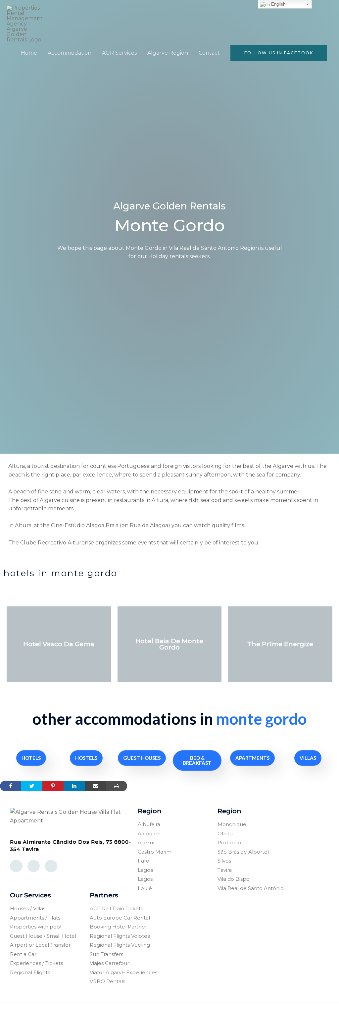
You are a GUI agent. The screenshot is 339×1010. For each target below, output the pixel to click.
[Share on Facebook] (10, 786)
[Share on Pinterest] (53, 786)
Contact (209, 53)
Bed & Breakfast (197, 760)
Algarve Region (167, 53)
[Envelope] (33, 866)
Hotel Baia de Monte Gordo (169, 644)
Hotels (31, 758)
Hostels (86, 758)
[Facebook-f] (16, 866)
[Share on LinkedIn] (74, 786)
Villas (308, 758)
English (277, 4)
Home (29, 53)
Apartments (252, 758)
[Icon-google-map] (51, 866)
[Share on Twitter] (31, 786)
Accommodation (69, 53)
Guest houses (142, 758)
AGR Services (119, 53)
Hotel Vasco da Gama (58, 644)
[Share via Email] (95, 786)
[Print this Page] (116, 786)
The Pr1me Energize (280, 644)
